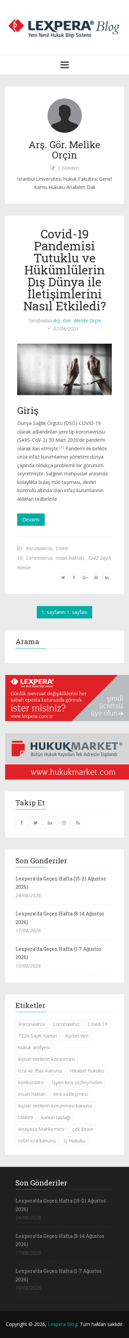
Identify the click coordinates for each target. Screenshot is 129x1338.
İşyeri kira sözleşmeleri (77, 1082)
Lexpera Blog (62, 1324)
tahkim (25, 1117)
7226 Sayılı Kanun (37, 1035)
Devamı (31, 519)
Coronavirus (39, 558)
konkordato (31, 1082)
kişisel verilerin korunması (46, 1059)
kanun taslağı (56, 1117)
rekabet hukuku (87, 1070)
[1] (61, 447)
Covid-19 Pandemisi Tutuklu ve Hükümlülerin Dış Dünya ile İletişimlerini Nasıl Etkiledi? (64, 269)
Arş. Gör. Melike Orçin (77, 320)
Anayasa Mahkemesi (41, 1129)
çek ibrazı (82, 1129)
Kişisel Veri (76, 1035)
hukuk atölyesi (34, 1047)
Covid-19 (97, 1024)
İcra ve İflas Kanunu (40, 1070)
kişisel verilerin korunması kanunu (55, 1105)
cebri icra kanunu (37, 1140)
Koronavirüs (39, 548)
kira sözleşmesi (71, 1094)
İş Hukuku (74, 1140)
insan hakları (70, 558)
